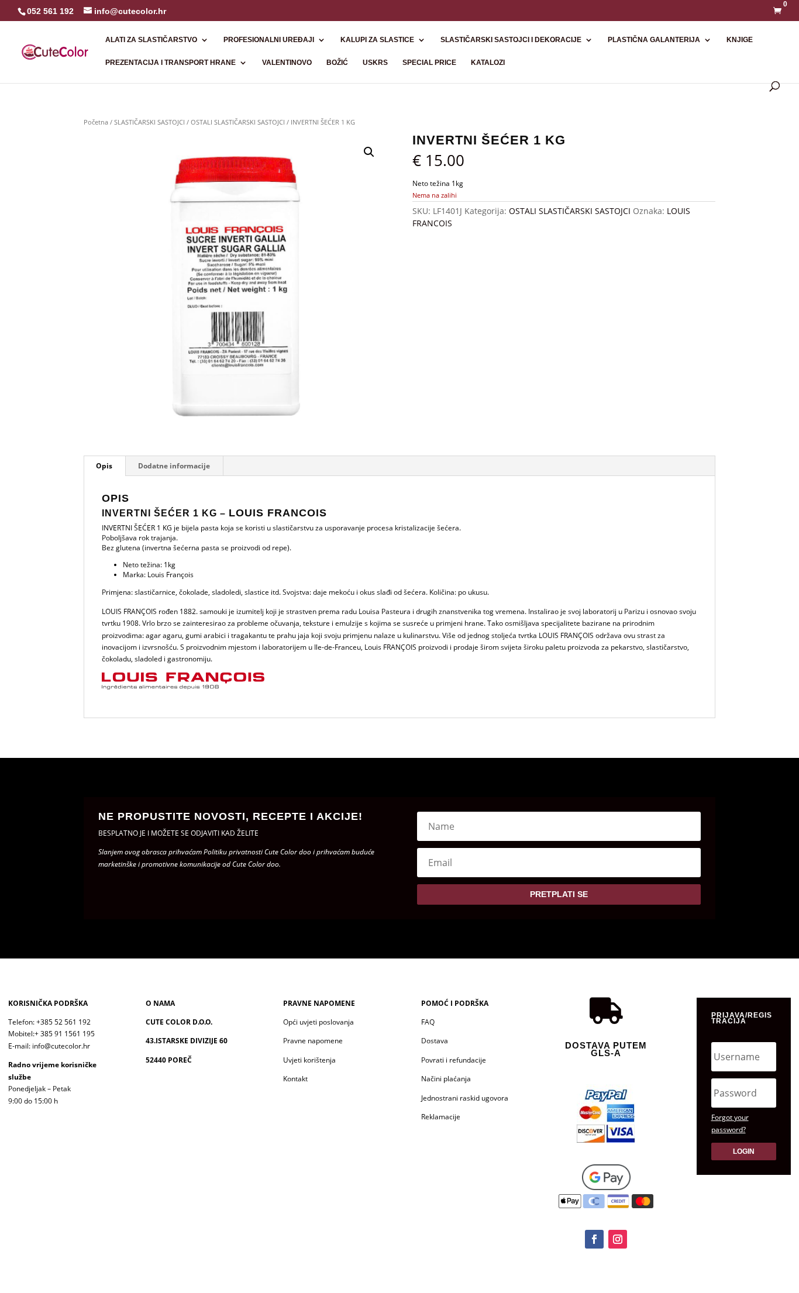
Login (744, 1151)
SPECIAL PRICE (429, 62)
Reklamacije (440, 1117)
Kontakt (295, 1079)
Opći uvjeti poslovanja (318, 1022)
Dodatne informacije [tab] (174, 466)
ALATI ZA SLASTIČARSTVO (151, 40)
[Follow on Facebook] (594, 1239)
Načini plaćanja (446, 1079)
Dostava (434, 1041)
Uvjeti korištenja (309, 1060)
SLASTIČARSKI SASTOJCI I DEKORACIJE (510, 40)
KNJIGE (739, 40)
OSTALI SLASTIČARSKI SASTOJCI (238, 122)
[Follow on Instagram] (617, 1239)
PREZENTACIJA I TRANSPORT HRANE (170, 62)
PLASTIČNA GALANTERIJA (654, 40)
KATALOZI (488, 62)
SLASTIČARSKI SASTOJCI (149, 122)
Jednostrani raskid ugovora (464, 1098)
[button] (369, 152)
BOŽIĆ (337, 62)
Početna (96, 122)
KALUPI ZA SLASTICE (377, 40)
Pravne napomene (313, 1041)
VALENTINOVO (287, 62)
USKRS (375, 62)
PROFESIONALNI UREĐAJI (268, 40)
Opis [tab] (104, 466)
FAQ (428, 1022)
